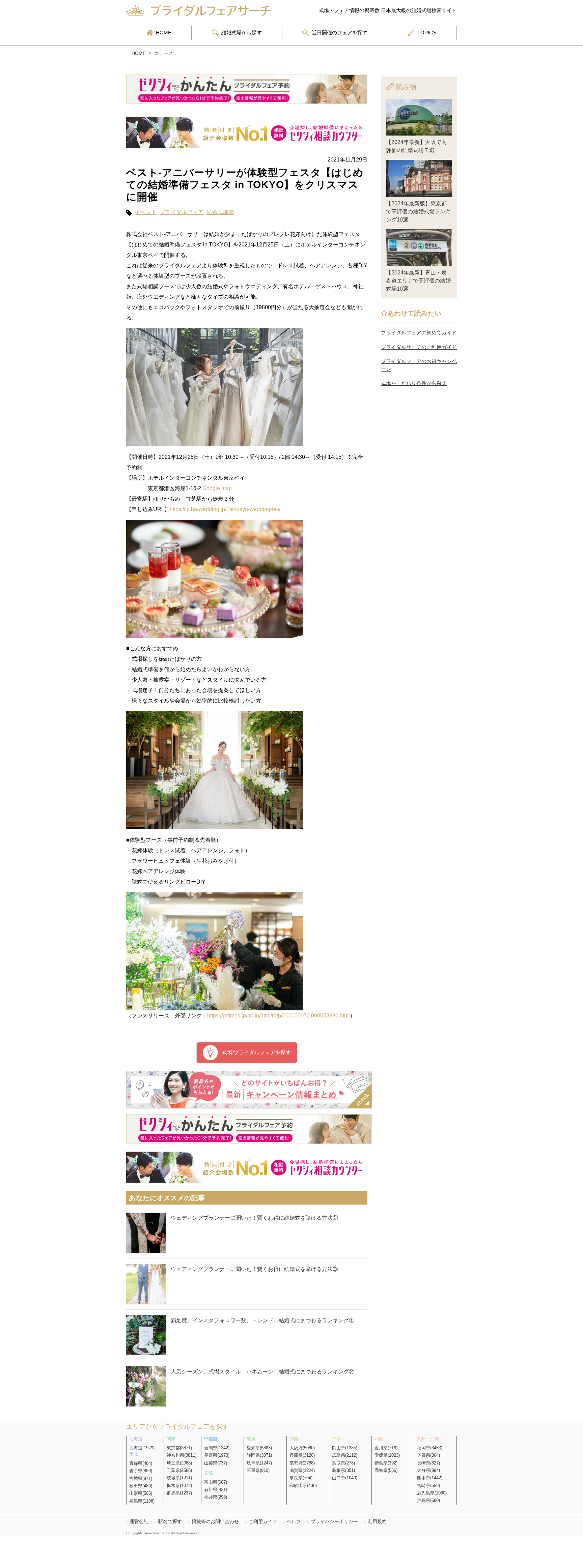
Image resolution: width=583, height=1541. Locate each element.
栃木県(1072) (179, 1485)
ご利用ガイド (263, 1521)
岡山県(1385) (344, 1447)
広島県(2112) (344, 1455)
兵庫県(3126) (302, 1455)
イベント (146, 212)
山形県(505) (140, 1493)
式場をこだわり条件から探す (414, 383)
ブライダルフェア (182, 212)
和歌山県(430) (303, 1485)
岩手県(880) (140, 1470)
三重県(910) (258, 1470)
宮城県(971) (140, 1478)
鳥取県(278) (343, 1462)
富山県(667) (215, 1482)
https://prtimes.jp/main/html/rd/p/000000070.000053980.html (278, 1015)
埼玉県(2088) (179, 1462)
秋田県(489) (140, 1485)
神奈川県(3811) (181, 1455)
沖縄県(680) (428, 1500)
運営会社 (139, 1521)
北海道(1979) (142, 1447)
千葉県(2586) (179, 1470)
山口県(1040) (344, 1477)
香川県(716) (385, 1447)
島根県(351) (343, 1470)
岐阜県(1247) (259, 1462)
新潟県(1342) (216, 1447)
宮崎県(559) (428, 1485)
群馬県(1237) (179, 1492)
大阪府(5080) (302, 1447)
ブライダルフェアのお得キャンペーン (419, 365)
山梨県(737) (215, 1462)
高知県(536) (385, 1470)
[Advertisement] (419, 513)
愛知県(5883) (259, 1447)
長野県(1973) (216, 1455)
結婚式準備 (220, 212)
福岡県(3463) (429, 1447)
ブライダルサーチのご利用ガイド (419, 347)
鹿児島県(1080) (432, 1492)
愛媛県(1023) (387, 1455)
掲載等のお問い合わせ (215, 1521)
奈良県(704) (300, 1477)
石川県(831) (215, 1489)
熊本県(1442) (429, 1477)
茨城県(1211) (179, 1477)
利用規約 (377, 1521)
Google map (217, 488)
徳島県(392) (385, 1462)
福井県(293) (215, 1497)
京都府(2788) (302, 1462)
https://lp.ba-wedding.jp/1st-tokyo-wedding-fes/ (225, 509)
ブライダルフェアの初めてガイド (419, 332)
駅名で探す (170, 1521)
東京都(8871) (179, 1447)
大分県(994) (428, 1470)
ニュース (163, 53)
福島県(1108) (142, 1501)
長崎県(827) (428, 1462)
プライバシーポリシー (334, 1521)
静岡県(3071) (259, 1455)
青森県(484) (140, 1463)
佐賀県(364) (428, 1455)
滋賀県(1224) (302, 1470)
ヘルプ (294, 1521)
